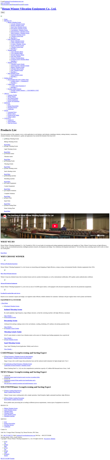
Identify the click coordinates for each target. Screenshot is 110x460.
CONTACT (7, 118)
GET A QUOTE (5, 3)
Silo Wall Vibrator (16, 56)
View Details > (8, 316)
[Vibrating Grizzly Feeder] (11, 328)
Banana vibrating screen (17, 25)
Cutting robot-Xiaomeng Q (18, 86)
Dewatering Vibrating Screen (19, 28)
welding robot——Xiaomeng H (19, 81)
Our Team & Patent (13, 98)
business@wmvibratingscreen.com (14, 1)
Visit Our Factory (12, 123)
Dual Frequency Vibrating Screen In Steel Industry (18, 358)
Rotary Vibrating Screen (17, 41)
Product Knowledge (13, 106)
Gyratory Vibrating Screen (18, 44)
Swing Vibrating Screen (17, 45)
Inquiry (6, 455)
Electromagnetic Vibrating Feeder (20, 65)
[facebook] (4, 4)
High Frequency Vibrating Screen (20, 33)
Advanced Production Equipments (9, 283)
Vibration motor (12, 50)
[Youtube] (25, 4)
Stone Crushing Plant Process (12, 392)
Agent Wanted (11, 121)
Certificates (11, 109)
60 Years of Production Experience (9, 263)
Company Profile (12, 95)
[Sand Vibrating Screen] (11, 339)
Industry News (12, 113)
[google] (20, 4)
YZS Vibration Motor (17, 53)
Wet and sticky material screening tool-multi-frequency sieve (20, 383)
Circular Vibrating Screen (18, 24)
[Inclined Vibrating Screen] (11, 306)
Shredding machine (9, 416)
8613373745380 (5, 458)
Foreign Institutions (13, 99)
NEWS (6, 110)
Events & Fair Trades (13, 115)
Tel (5, 443)
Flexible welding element (14, 89)
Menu (2, 12)
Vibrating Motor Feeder (17, 68)
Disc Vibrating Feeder (17, 70)
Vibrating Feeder (12, 62)
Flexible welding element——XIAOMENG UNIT (25, 90)
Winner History (12, 96)
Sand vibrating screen (13, 73)
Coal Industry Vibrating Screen (19, 30)
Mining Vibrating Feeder (17, 67)
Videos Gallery (12, 116)
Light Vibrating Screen (14, 39)
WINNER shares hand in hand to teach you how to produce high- (22, 377)
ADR (5, 452)
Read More (7, 144)
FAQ (9, 104)
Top (5, 449)
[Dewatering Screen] (10, 317)
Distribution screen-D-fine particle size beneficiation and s (19, 380)
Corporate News (12, 112)
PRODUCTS (8, 21)
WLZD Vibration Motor (17, 55)
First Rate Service (12, 107)
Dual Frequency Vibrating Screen (20, 31)
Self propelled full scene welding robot (18, 79)
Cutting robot (11, 84)
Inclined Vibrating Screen (13, 309)
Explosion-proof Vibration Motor (20, 59)
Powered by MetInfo (49, 438)
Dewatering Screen (10, 321)
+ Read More (4, 303)
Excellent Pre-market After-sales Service (10, 293)
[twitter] (9, 4)
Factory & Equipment (13, 101)
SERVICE (7, 103)
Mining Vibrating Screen (14, 22)
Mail (5, 446)
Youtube (12, 458)
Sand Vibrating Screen (12, 343)
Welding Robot (8, 78)
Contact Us (11, 120)
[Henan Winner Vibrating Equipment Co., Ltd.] (28, 8)
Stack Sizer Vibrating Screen (19, 27)
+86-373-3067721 (8, 435)
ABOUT (6, 93)
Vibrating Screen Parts (17, 36)
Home (5, 19)
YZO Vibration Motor (17, 51)
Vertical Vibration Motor (17, 58)
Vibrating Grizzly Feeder (17, 64)
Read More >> (14, 38)
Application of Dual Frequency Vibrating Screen (17, 365)
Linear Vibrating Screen (17, 42)
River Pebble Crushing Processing (13, 399)
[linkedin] (15, 4)
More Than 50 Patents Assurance (9, 273)
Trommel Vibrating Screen (18, 34)
